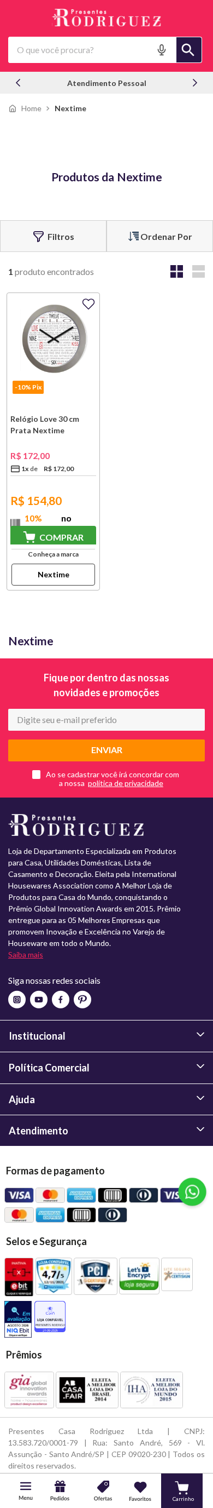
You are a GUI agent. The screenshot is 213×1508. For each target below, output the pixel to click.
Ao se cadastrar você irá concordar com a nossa (112, 779)
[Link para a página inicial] (25, 108)
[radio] (176, 271)
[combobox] (105, 50)
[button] (162, 50)
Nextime (70, 108)
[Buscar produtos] (189, 50)
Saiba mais (25, 954)
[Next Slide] (195, 82)
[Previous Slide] (18, 82)
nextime (53, 574)
